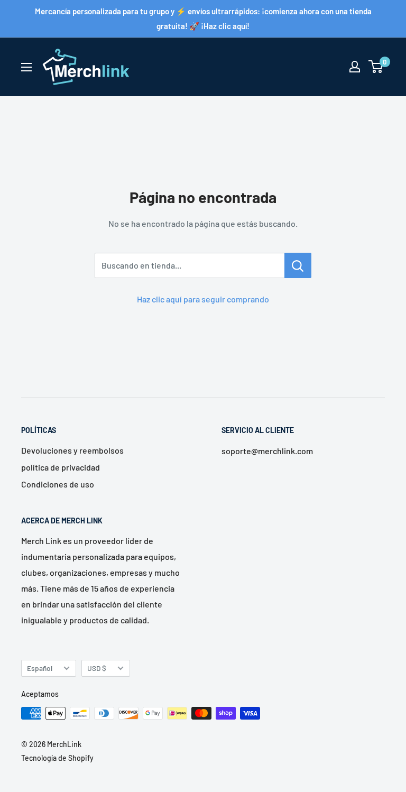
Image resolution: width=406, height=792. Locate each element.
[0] (376, 66)
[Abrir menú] (26, 67)
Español (39, 668)
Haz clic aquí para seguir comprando (203, 299)
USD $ (96, 668)
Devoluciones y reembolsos (72, 450)
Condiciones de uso (57, 484)
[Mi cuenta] (354, 66)
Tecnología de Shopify (57, 757)
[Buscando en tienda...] (297, 265)
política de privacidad (60, 467)
